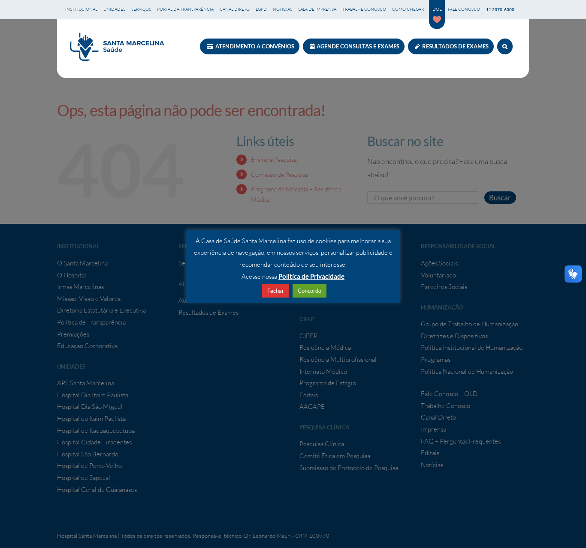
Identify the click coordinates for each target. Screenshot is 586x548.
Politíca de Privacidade (311, 276)
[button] (504, 46)
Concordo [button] (309, 290)
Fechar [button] (275, 290)
